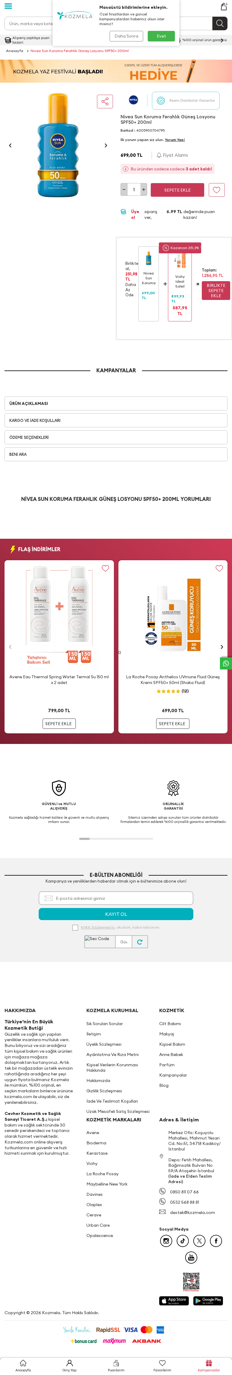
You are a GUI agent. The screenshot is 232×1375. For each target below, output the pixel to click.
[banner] (116, 71)
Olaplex (94, 1204)
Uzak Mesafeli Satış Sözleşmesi (118, 1111)
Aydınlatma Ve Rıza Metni (112, 1054)
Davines (94, 1194)
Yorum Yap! (175, 139)
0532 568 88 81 (184, 1202)
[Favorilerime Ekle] (105, 568)
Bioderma (96, 1143)
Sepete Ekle (177, 190)
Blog (164, 1085)
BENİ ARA (18, 454)
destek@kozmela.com (192, 1212)
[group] (58, 145)
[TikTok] (183, 1241)
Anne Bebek (171, 1054)
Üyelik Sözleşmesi (103, 1044)
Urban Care (98, 1225)
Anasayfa (14, 50)
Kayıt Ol (116, 914)
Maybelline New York (106, 1184)
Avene (92, 1132)
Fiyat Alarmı (175, 155)
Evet (161, 36)
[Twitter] (199, 1241)
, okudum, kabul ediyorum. (120, 927)
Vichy (92, 1163)
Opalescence (99, 1235)
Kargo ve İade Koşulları (34, 420)
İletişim (93, 1034)
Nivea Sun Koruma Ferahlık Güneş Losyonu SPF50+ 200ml (80, 50)
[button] (10, 145)
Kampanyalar (173, 1075)
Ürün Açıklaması (28, 403)
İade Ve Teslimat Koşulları (112, 1101)
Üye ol (135, 214)
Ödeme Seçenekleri (29, 437)
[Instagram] (166, 1241)
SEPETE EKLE (58, 723)
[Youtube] (191, 1258)
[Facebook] (216, 1241)
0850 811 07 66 (184, 1192)
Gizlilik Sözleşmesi (104, 1091)
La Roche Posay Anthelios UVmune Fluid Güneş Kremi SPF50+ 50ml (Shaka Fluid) (173, 679)
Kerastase (97, 1153)
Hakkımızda (98, 1080)
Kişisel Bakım (172, 1044)
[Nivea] (134, 100)
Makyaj (166, 1034)
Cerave (93, 1215)
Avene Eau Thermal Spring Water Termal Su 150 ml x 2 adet (59, 679)
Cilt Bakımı (170, 1023)
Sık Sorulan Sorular (104, 1023)
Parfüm (167, 1064)
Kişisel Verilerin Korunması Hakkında (112, 1067)
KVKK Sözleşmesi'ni (97, 927)
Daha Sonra (126, 36)
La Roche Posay (102, 1173)
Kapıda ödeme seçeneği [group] (186, 40)
